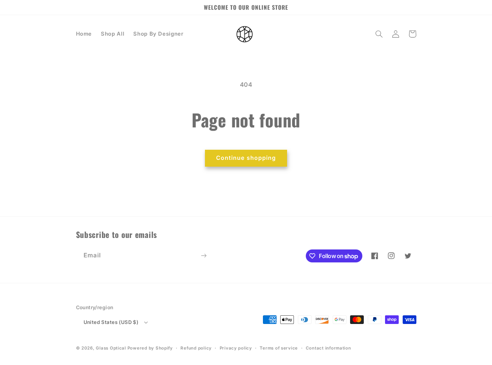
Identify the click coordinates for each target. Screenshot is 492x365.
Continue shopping (246, 157)
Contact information (328, 348)
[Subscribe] (203, 255)
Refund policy (196, 348)
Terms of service (279, 348)
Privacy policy (236, 348)
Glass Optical (111, 348)
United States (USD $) (111, 322)
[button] (379, 34)
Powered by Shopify (150, 348)
